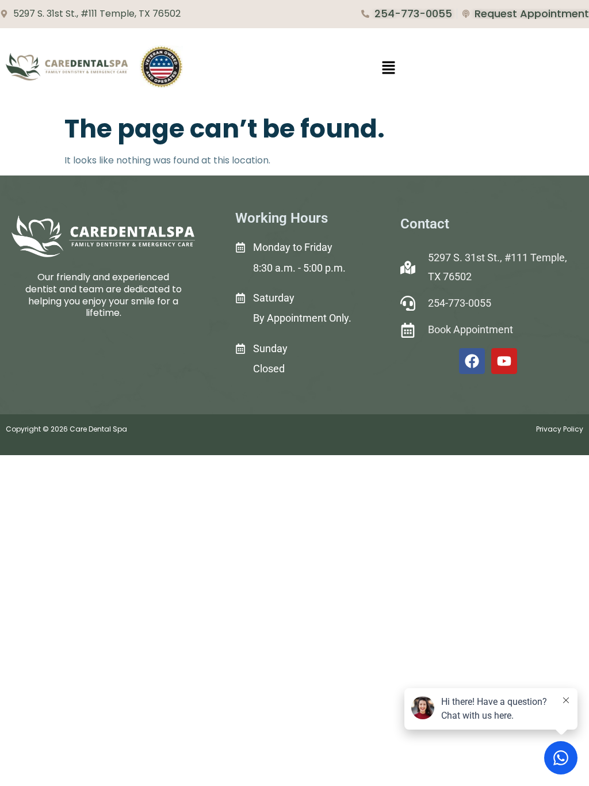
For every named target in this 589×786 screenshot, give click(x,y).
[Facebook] (472, 361)
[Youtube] (504, 361)
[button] (388, 68)
